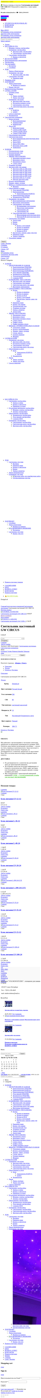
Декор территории (15, 83)
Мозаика (16, 186)
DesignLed (15, 684)
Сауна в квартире (15, 114)
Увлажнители (13, 115)
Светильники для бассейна (22, 53)
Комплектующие (18, 128)
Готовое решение (14, 154)
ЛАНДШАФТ (9, 82)
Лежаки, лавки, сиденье (17, 183)
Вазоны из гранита (19, 85)
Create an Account (17, 1391)
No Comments (16, 1014)
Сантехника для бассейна (17, 55)
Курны (15, 224)
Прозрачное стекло (19, 162)
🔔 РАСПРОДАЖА (11, 596)
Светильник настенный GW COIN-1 (13, 621)
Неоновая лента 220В (20, 146)
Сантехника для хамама (17, 218)
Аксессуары (17, 220)
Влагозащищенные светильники (16, 60)
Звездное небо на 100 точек (22, 169)
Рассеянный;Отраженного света (23, 716)
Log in (3, 1385)
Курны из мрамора (23, 227)
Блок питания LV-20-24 (11, 865)
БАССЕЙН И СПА (11, 46)
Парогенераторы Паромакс (14, 89)
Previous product (6, 610)
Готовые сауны (14, 92)
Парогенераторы (18, 192)
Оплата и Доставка (11, 670)
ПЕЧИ (11, 108)
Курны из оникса (22, 229)
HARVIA (16, 110)
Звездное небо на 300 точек (22, 172)
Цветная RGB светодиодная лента (28, 217)
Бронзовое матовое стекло (22, 158)
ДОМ (6, 69)
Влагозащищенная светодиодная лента (26, 138)
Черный (14, 721)
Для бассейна (9, 62)
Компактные (17, 124)
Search (4, 241)
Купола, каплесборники (17, 181)
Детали (7, 668)
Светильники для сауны (21, 105)
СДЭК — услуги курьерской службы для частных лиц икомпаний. (22, 776)
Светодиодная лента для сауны (23, 106)
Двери (11, 94)
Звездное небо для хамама (17, 167)
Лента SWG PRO (18, 144)
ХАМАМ (8, 149)
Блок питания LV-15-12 (11, 932)
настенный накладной (19, 705)
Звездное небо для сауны (21, 101)
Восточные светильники (21, 202)
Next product (5, 617)
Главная (3, 606)
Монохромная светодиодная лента (28, 215)
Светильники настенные (17, 135)
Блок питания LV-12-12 (11, 799)
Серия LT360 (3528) (19, 130)
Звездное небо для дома (21, 74)
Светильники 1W (23, 209)
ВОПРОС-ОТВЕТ (11, 1046)
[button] (4, 808)
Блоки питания (14, 119)
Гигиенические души (16, 151)
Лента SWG (17, 142)
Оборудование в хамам (16, 188)
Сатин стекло (17, 163)
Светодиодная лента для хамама (24, 213)
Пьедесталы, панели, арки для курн (25, 233)
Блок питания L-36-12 (10, 821)
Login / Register (10, 1359)
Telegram (4, 18)
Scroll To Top (10, 1393)
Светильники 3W (23, 211)
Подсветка (12, 66)
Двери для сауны (18, 98)
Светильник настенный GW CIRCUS (14, 614)
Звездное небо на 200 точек (22, 170)
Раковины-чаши (18, 234)
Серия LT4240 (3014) (20, 131)
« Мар (3, 1073)
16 (13, 710)
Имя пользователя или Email (11, 1378)
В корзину (5, 640)
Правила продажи (11, 1042)
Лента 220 (12, 126)
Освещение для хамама (16, 199)
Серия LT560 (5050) (19, 133)
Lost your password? (7, 1389)
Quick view (4, 810)
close (2, 653)
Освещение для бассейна (17, 50)
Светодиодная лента (16, 137)
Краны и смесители (19, 57)
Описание (8, 666)
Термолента (17, 147)
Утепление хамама (15, 238)
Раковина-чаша (18, 78)
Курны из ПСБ (22, 231)
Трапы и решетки (19, 236)
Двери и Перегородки (16, 71)
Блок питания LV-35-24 (11, 910)
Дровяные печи (10, 80)
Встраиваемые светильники (26, 206)
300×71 (14, 726)
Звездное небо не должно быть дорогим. (16, 1010)
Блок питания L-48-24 (10, 843)
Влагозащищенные (19, 121)
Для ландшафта (10, 64)
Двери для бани (18, 96)
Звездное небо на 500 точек (22, 176)
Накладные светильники (25, 208)
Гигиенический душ (15, 153)
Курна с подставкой (23, 225)
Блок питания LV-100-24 (11, 954)
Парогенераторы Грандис (21, 195)
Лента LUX (17, 140)
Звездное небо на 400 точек (22, 174)
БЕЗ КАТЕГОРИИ (11, 59)
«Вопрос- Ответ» (21, 663)
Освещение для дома (16, 73)
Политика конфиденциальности (16, 1044)
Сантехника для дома (16, 76)
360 (13, 694)
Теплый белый (17, 689)
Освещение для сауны (16, 99)
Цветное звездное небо (20, 179)
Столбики (12, 67)
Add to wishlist (5, 644)
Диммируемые (18, 122)
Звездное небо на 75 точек (22, 178)
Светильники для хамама (21, 204)
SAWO (15, 112)
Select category (5, 41)
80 (13, 700)
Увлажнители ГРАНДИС (21, 197)
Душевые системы (15, 165)
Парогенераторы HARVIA (26, 193)
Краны (15, 222)
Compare (4, 642)
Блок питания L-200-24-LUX (13, 888)
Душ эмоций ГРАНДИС (21, 190)
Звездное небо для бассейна (22, 51)
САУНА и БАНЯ (10, 90)
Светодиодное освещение (13, 117)
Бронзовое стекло (19, 160)
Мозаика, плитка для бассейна (19, 48)
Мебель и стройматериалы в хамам (21, 185)
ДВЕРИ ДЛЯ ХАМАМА (17, 156)
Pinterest (3, 20)
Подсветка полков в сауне (21, 103)
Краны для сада (14, 87)
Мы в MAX (5, 16)
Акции (7, 44)
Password (4, 1382)
